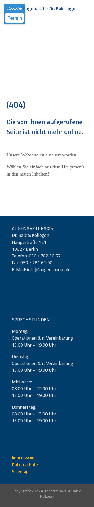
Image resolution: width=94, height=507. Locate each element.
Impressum (23, 457)
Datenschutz (25, 464)
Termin (15, 17)
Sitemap (20, 471)
